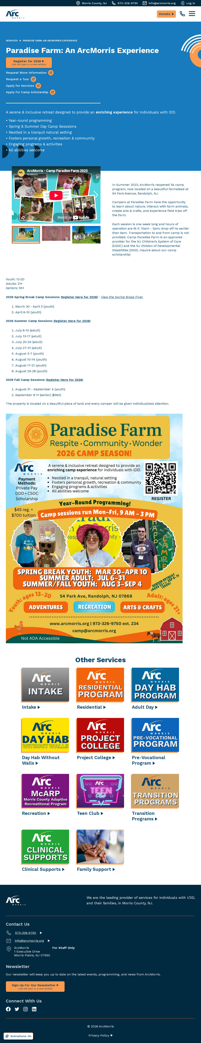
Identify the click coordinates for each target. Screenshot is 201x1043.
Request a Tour (17, 79)
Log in (190, 3)
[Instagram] (25, 1009)
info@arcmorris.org (162, 3)
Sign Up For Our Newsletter (34, 986)
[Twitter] (17, 1009)
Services (12, 40)
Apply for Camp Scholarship (27, 92)
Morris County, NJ (94, 3)
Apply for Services (20, 85)
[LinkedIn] (34, 1009)
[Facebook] (8, 1009)
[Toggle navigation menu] (192, 14)
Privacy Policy (99, 1035)
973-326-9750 (128, 3)
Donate (164, 14)
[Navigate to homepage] (15, 14)
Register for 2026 (29, 62)
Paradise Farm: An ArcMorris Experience (50, 40)
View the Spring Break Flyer (122, 297)
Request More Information (26, 72)
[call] (182, 14)
